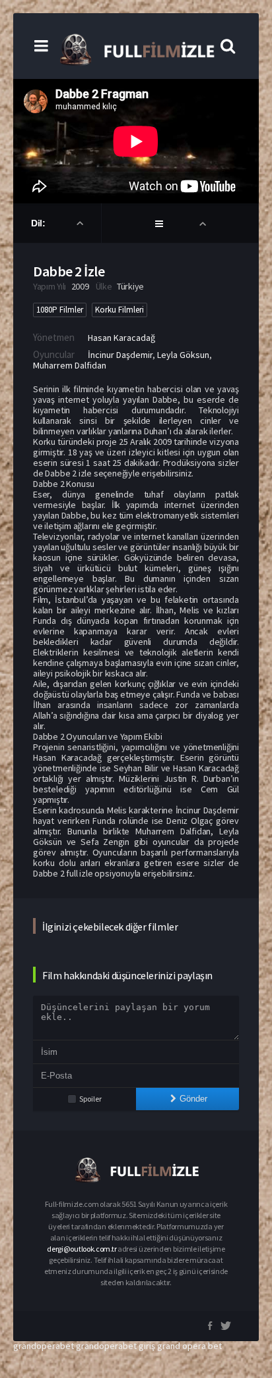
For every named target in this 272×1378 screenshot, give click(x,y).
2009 (80, 286)
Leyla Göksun (183, 355)
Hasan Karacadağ (121, 338)
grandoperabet (43, 1346)
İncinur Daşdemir (120, 355)
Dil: (39, 223)
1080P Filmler (59, 309)
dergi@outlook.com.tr (81, 1249)
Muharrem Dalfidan (69, 365)
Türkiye (130, 286)
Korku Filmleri (119, 309)
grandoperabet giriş (115, 1346)
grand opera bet (189, 1346)
